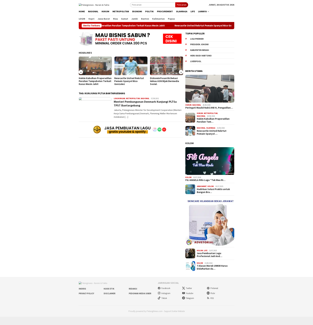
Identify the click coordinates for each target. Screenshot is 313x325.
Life (205, 250)
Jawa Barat (202, 186)
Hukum (188, 105)
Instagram (165, 293)
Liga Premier (197, 38)
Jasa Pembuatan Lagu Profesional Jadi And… (209, 255)
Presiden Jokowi (199, 44)
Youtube (189, 293)
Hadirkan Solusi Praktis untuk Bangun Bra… (213, 191)
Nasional (145, 98)
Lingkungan (119, 98)
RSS (212, 298)
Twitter (189, 288)
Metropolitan (133, 98)
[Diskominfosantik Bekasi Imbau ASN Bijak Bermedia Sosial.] (166, 66)
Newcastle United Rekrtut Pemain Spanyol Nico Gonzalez (196, 25)
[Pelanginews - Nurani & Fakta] (94, 4)
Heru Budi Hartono (201, 55)
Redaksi (133, 288)
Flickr (212, 293)
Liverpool (195, 61)
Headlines (85, 52)
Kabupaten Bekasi (199, 50)
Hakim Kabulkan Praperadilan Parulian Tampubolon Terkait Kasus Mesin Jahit (111, 25)
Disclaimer (109, 293)
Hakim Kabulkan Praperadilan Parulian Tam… (213, 120)
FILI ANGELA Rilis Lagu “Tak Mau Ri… (205, 180)
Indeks (82, 288)
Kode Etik (109, 288)
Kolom (189, 143)
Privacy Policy (86, 293)
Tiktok (164, 298)
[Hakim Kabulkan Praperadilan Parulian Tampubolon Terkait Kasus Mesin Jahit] (95, 66)
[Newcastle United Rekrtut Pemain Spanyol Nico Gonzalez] (130, 66)
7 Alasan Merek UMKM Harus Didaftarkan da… (212, 267)
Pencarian (181, 4)
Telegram (190, 298)
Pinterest (214, 288)
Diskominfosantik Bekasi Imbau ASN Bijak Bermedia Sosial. (164, 81)
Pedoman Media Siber (140, 293)
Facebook (165, 288)
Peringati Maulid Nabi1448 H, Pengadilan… (209, 107)
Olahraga (210, 128)
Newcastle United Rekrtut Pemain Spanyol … (211, 132)
